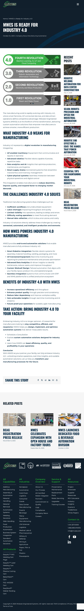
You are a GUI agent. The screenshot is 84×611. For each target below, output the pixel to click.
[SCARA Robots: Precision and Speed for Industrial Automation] (72, 100)
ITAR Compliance (60, 604)
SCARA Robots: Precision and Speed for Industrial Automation (71, 114)
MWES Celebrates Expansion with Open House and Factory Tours (41, 437)
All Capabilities (9, 480)
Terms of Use (8, 606)
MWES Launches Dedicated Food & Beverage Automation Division (68, 437)
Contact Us (73, 519)
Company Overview (40, 480)
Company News (21, 36)
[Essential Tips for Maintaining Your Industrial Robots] (72, 162)
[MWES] (9, 2)
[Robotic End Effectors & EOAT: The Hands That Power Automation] (72, 131)
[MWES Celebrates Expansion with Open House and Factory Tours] (42, 419)
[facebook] (69, 536)
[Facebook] (38, 380)
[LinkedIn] (49, 380)
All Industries (24, 480)
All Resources (73, 480)
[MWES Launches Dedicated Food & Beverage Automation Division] (69, 419)
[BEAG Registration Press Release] (72, 193)
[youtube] (74, 536)
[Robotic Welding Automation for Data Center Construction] (72, 69)
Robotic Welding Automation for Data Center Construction (72, 84)
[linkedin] (69, 542)
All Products (9, 549)
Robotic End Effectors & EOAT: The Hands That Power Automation (72, 146)
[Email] (53, 380)
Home (5, 19)
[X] (42, 380)
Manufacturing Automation (37, 36)
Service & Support (56, 480)
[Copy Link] (57, 380)
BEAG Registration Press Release (71, 205)
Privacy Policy (73, 604)
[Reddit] (45, 380)
